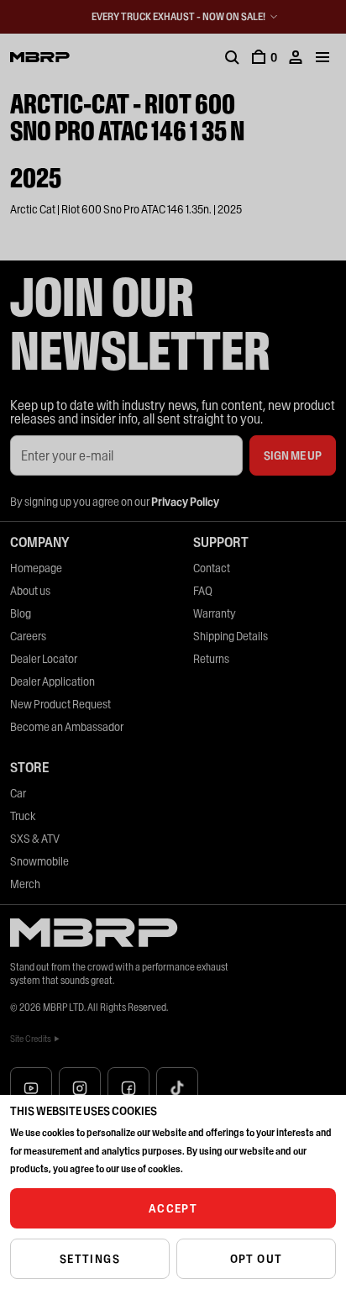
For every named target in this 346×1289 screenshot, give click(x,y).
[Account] (295, 57)
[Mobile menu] (322, 57)
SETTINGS (90, 1258)
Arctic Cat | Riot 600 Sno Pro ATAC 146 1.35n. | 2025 (126, 209)
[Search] (231, 57)
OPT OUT (256, 1258)
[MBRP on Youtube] (31, 1088)
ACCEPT (173, 1208)
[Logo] (40, 57)
